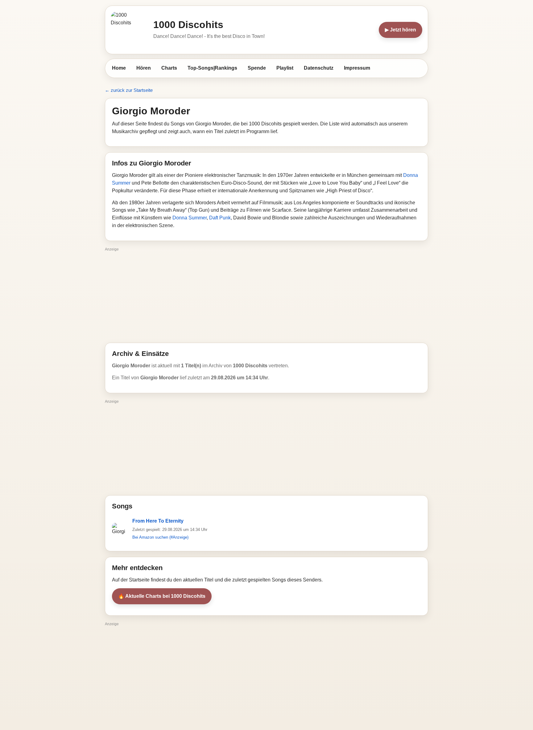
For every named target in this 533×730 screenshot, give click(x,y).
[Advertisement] (266, 296)
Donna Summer (189, 217)
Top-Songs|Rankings (212, 68)
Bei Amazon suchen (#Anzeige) (160, 537)
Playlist (284, 68)
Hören (143, 68)
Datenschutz (318, 68)
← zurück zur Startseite (129, 90)
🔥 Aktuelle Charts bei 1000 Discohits (161, 596)
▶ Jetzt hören (400, 29)
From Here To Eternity (158, 521)
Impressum (357, 68)
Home (119, 68)
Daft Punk (220, 217)
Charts (169, 68)
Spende (257, 68)
